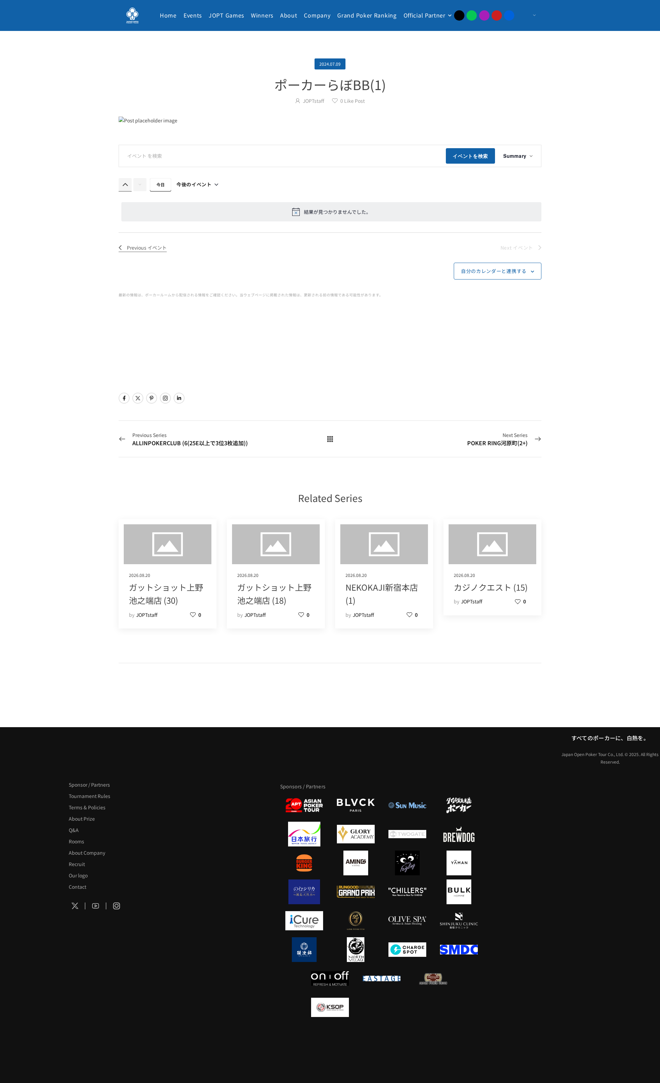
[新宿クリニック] (459, 920)
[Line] (471, 15)
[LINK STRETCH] (356, 920)
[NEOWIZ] (433, 1007)
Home (168, 15)
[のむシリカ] (304, 891)
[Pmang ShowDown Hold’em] (382, 1007)
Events (193, 15)
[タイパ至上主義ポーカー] (459, 805)
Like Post (352, 100)
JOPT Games (226, 15)
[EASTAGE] (382, 978)
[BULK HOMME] (459, 891)
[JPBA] (356, 1036)
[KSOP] (330, 1007)
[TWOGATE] (407, 834)
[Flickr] (509, 15)
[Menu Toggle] (527, 15)
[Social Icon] (124, 398)
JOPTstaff (313, 100)
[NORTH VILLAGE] (356, 949)
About (288, 15)
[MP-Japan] (407, 1036)
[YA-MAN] (459, 862)
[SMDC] (459, 949)
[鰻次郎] (304, 949)
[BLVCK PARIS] (356, 805)
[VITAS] (356, 862)
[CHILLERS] (407, 891)
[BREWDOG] (459, 834)
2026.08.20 (139, 575)
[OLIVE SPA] (407, 920)
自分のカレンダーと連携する (494, 270)
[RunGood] (356, 891)
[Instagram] (484, 15)
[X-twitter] (459, 15)
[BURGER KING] (304, 862)
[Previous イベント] (125, 184)
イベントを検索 (470, 155)
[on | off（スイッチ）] (330, 978)
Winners (262, 15)
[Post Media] (330, 120)
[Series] (330, 438)
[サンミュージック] (407, 805)
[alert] (331, 211)
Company (317, 15)
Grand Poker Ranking (366, 15)
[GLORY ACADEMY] (356, 834)
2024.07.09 (330, 64)
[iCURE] (304, 920)
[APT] (304, 805)
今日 (160, 184)
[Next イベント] (139, 184)
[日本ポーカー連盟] (433, 978)
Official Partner (425, 15)
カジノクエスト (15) (491, 587)
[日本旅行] (304, 834)
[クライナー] (407, 862)
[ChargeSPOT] (407, 949)
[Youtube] (497, 15)
